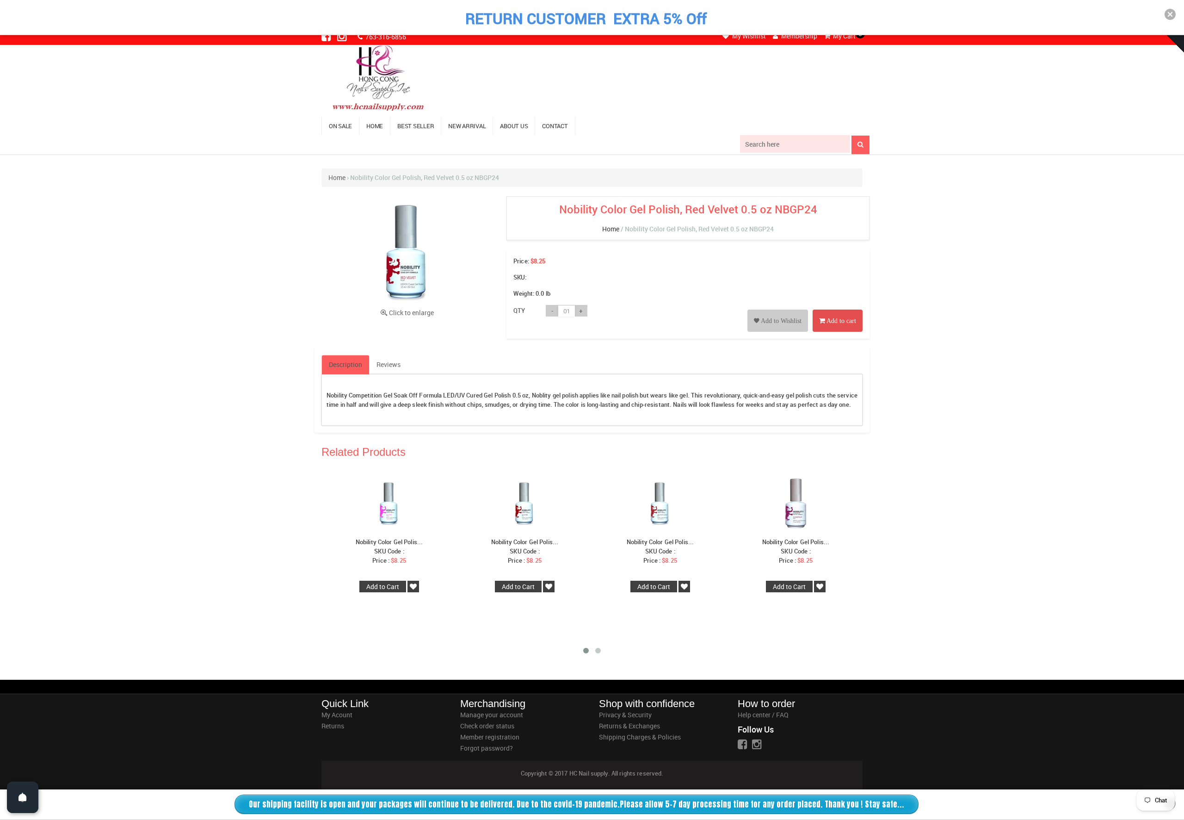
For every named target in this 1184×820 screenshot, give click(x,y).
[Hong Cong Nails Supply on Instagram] (342, 36)
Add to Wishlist (780, 320)
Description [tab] (345, 364)
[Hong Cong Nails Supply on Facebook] (327, 36)
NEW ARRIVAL (467, 126)
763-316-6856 (385, 36)
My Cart (844, 35)
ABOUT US (514, 126)
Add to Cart (382, 586)
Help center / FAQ (763, 714)
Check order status (487, 725)
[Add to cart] (838, 310)
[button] (1170, 14)
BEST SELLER (415, 126)
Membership (798, 35)
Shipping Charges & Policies (640, 737)
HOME (374, 126)
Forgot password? (486, 748)
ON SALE (340, 126)
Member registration (489, 737)
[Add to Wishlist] (777, 310)
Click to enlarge (411, 312)
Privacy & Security (625, 714)
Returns (332, 725)
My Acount (336, 714)
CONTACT (554, 126)
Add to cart (840, 320)
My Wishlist (748, 35)
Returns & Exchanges (629, 725)
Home (336, 177)
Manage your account (491, 714)
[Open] (22, 797)
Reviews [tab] (388, 364)
